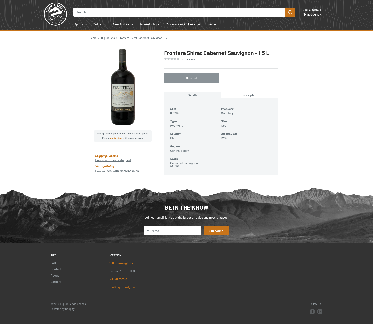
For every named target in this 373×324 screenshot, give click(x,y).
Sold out (191, 77)
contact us (116, 138)
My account (311, 14)
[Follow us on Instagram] (319, 311)
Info (209, 24)
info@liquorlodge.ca (122, 287)
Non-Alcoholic (150, 24)
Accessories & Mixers (181, 24)
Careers (56, 281)
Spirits (78, 24)
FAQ (53, 263)
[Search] (290, 12)
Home (93, 38)
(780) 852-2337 (119, 279)
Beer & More (120, 24)
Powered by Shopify (63, 309)
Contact (56, 269)
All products (107, 38)
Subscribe (216, 231)
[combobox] (179, 12)
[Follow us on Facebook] (312, 311)
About (55, 275)
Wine (97, 24)
